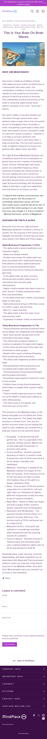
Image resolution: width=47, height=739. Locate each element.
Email (5, 606)
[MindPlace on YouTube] (43, 718)
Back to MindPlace (25, 661)
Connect (8, 684)
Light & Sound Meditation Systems (22, 155)
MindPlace (10, 21)
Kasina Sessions (28, 25)
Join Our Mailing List (16, 706)
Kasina (38, 183)
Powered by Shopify (7, 724)
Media (40, 25)
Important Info (12, 676)
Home (4, 21)
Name (4, 595)
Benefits (7, 25)
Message (6, 617)
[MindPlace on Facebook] (34, 715)
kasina (16, 25)
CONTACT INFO (11, 699)
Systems (8, 691)
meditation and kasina (25, 27)
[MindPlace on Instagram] (43, 715)
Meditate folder (28, 412)
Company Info (11, 669)
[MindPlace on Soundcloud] (39, 715)
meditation (8, 27)
